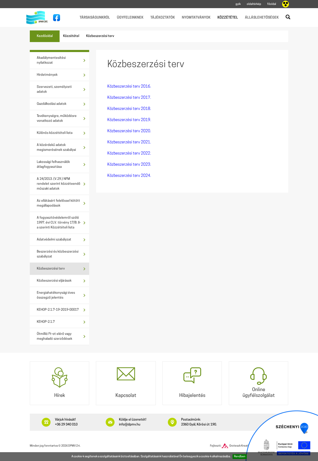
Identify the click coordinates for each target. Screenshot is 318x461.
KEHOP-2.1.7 (46, 322)
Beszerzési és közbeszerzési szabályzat (57, 254)
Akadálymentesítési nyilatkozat (51, 60)
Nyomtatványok (196, 18)
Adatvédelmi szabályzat (54, 239)
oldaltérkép (254, 4)
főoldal (271, 4)
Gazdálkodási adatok (51, 104)
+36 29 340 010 (66, 424)
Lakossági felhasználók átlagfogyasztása (53, 164)
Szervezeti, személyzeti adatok (54, 89)
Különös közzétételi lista (54, 133)
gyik (238, 4)
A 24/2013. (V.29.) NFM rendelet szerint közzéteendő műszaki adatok (58, 184)
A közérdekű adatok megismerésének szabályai (56, 147)
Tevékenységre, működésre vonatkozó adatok (57, 118)
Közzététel (227, 18)
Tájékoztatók (162, 18)
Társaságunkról (95, 18)
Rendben (239, 456)
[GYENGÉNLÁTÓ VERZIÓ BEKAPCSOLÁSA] (285, 4)
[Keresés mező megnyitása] (288, 17)
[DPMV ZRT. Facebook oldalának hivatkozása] (55, 17)
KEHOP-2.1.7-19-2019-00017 (58, 310)
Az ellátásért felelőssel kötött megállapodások (58, 203)
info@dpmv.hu (129, 424)
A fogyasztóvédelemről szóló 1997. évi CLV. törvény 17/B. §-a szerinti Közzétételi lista (59, 222)
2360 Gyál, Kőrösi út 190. (199, 424)
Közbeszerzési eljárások (54, 281)
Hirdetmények (47, 75)
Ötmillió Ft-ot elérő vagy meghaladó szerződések (54, 336)
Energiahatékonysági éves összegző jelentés (56, 295)
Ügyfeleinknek (130, 18)
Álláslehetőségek (262, 18)
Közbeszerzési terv (51, 268)
